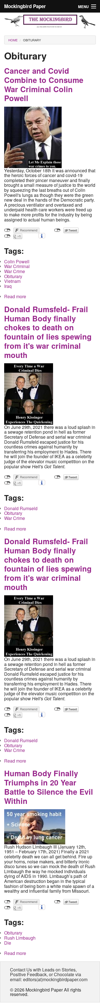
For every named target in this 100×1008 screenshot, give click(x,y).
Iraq (8, 286)
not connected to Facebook (7, 230)
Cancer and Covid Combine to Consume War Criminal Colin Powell (43, 84)
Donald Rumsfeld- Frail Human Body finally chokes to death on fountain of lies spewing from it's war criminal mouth (48, 332)
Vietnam (12, 281)
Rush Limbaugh (20, 938)
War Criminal (17, 266)
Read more (15, 296)
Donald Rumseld (21, 508)
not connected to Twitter (57, 230)
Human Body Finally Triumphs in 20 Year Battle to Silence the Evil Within (48, 787)
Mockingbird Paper (25, 6)
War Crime (14, 271)
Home (13, 40)
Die (7, 943)
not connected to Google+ (7, 236)
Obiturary (32, 40)
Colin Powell (16, 261)
